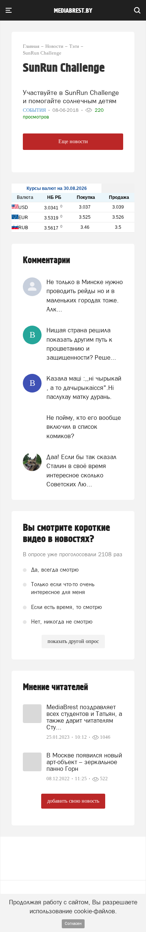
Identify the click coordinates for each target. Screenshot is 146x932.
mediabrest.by (73, 11)
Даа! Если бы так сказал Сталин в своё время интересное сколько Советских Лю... (81, 470)
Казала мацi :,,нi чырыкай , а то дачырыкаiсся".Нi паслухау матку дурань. (83, 387)
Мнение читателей (55, 687)
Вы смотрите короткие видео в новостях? (66, 533)
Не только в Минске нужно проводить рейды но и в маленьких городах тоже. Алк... (84, 295)
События (35, 110)
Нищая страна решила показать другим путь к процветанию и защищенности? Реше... (81, 343)
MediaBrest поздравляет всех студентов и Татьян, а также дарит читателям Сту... (84, 717)
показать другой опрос (73, 641)
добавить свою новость (73, 801)
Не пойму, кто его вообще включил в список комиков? (83, 427)
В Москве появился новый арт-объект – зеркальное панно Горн (84, 762)
